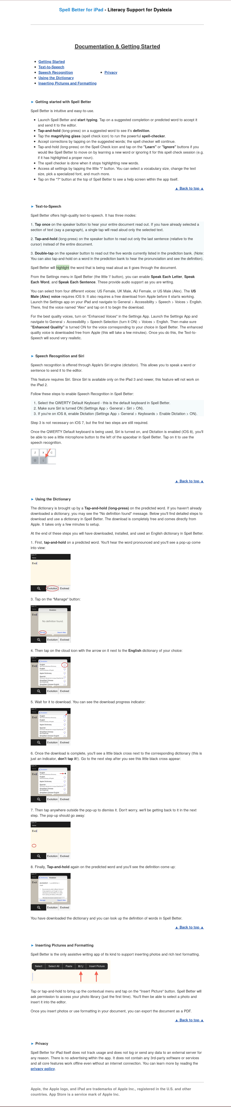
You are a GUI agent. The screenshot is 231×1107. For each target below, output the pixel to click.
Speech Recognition (55, 72)
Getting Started (51, 61)
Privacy (110, 72)
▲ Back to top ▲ (189, 188)
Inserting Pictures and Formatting (67, 83)
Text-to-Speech (51, 66)
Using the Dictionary (56, 77)
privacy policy (43, 1068)
